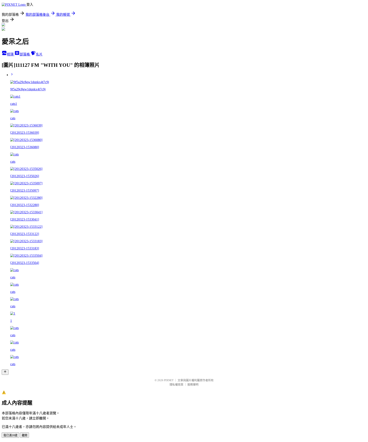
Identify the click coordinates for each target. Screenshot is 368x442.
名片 (39, 54)
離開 (24, 435)
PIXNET (169, 380)
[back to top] (5, 372)
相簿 (10, 54)
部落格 (25, 54)
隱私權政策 (176, 384)
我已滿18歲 (10, 435)
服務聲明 (192, 384)
